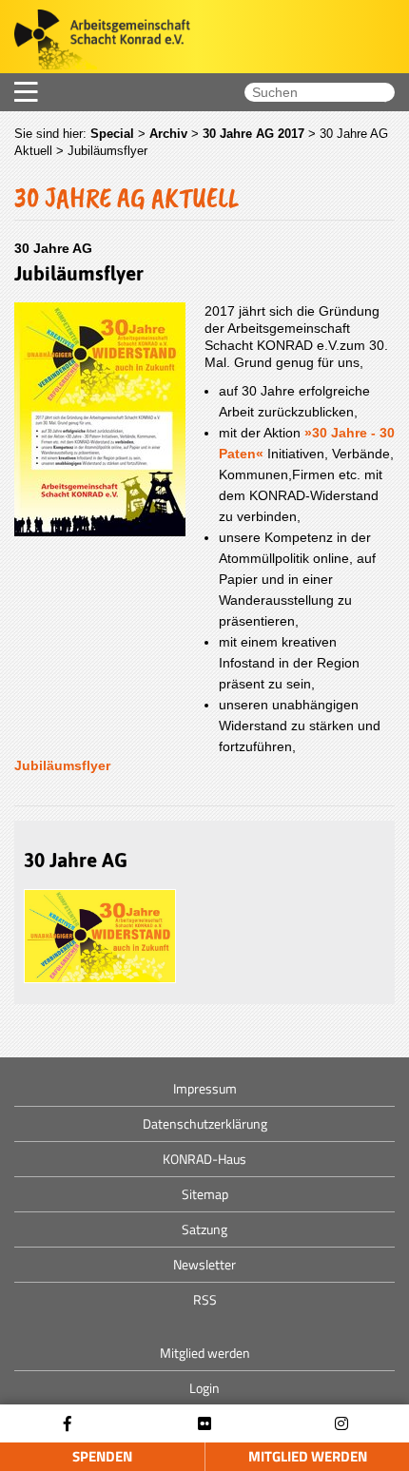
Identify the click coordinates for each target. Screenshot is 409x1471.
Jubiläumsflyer (62, 765)
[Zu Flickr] (204, 1424)
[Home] (95, 41)
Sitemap (205, 1194)
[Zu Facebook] (67, 1424)
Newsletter (204, 1264)
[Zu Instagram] (341, 1424)
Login (204, 1388)
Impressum (205, 1088)
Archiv (168, 133)
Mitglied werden (307, 1456)
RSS (205, 1299)
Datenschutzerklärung (205, 1123)
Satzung (204, 1229)
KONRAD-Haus (204, 1159)
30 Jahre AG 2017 (253, 133)
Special (112, 133)
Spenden (102, 1456)
